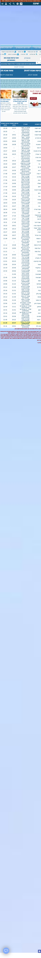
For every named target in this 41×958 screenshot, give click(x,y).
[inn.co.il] (21, 4)
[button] (39, 951)
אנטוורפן (27, 58)
